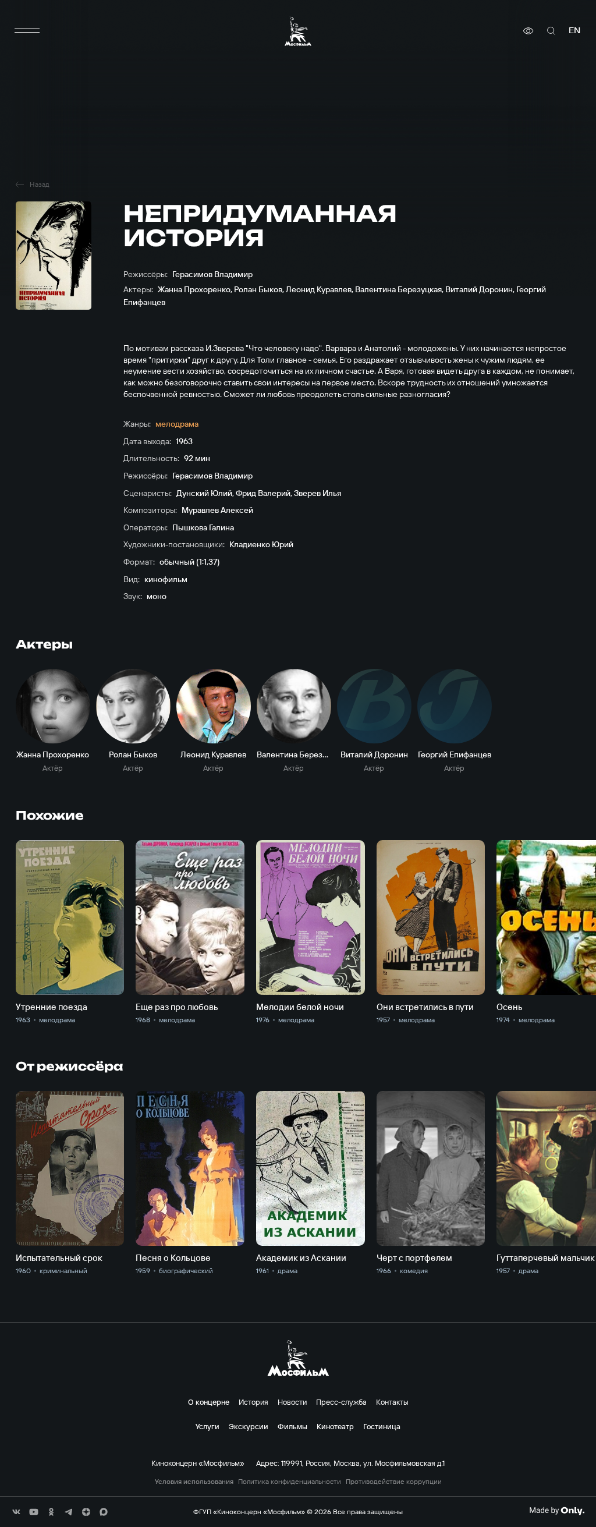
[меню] (27, 30)
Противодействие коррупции (394, 1482)
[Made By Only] (556, 1510)
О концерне (208, 1401)
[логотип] (298, 31)
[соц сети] (16, 1512)
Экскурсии (248, 1426)
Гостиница (381, 1426)
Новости (292, 1401)
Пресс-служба (341, 1401)
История (253, 1401)
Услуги (207, 1426)
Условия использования (194, 1482)
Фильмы (292, 1426)
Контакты (392, 1401)
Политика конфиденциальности (289, 1482)
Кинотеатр (335, 1426)
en (574, 31)
